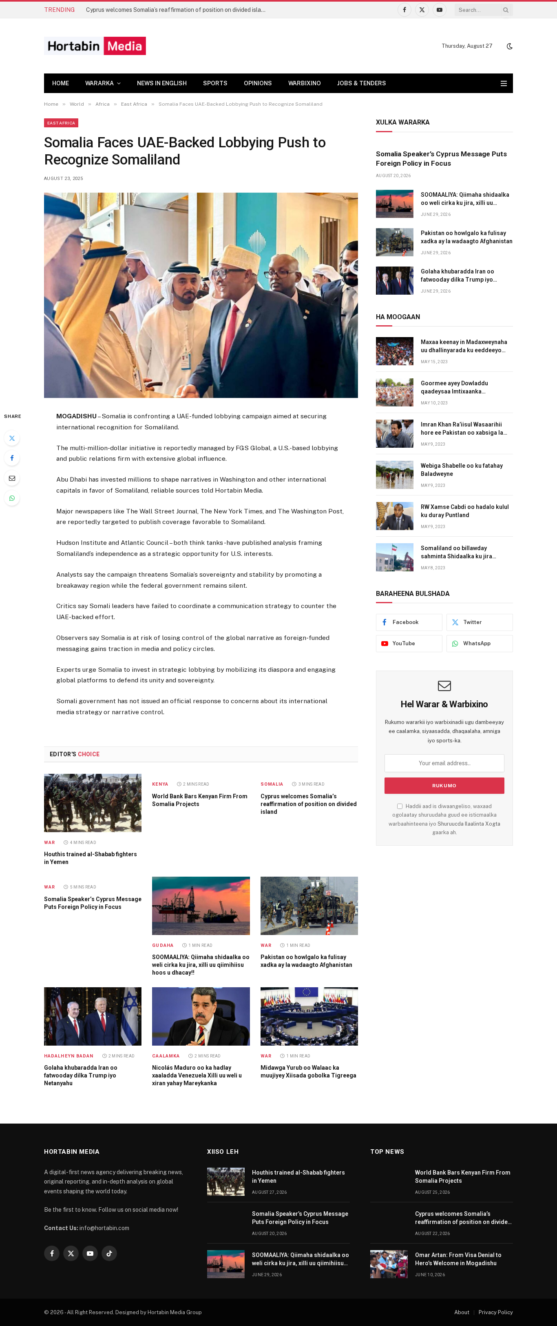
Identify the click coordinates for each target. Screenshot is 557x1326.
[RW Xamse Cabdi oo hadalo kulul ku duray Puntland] (394, 516)
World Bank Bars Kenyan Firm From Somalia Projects (200, 800)
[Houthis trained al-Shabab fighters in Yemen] (92, 803)
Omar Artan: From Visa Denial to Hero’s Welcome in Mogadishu (458, 1259)
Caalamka (166, 1056)
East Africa (61, 122)
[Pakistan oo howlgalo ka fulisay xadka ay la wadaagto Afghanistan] (309, 906)
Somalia (272, 784)
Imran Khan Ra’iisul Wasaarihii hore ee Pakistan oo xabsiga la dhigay (462, 429)
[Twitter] (12, 438)
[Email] (12, 478)
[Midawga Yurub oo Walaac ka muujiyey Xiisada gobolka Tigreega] (309, 1016)
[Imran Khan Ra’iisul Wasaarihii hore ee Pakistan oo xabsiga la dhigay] (394, 434)
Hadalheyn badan (69, 1056)
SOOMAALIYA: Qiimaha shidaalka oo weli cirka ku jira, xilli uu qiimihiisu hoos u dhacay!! (201, 965)
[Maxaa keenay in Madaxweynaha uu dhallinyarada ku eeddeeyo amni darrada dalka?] (394, 351)
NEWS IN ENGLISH (162, 83)
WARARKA (99, 83)
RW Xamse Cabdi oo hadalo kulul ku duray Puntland (465, 511)
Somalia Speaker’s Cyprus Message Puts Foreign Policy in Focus (92, 903)
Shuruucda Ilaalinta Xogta (469, 824)
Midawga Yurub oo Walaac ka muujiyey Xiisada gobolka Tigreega (308, 1071)
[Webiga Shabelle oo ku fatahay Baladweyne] (394, 475)
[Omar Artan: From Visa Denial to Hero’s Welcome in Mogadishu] (389, 1264)
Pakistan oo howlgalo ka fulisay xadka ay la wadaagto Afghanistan (306, 961)
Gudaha (163, 945)
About (461, 1312)
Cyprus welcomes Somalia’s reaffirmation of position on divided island (176, 10)
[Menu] (504, 83)
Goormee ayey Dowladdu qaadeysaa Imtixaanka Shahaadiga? (454, 387)
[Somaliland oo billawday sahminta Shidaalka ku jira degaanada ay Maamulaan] (394, 557)
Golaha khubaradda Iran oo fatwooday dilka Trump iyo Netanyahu (80, 1075)
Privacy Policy (496, 1312)
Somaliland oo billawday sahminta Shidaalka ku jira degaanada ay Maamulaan (456, 552)
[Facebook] (12, 458)
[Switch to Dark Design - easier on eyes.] (509, 46)
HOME (60, 83)
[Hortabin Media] (95, 46)
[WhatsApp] (12, 498)
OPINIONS (258, 83)
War (49, 842)
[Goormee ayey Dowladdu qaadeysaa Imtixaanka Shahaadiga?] (394, 392)
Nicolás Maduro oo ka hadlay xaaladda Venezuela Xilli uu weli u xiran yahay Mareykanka (197, 1075)
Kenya (160, 784)
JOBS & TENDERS (361, 83)
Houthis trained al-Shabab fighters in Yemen (90, 858)
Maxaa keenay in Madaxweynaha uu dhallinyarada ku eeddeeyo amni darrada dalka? (464, 346)
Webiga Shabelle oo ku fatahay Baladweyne (462, 469)
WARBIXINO (304, 83)
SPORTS (215, 83)
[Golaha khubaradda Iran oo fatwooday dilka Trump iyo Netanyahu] (92, 1016)
